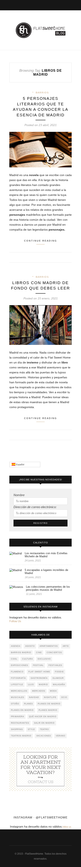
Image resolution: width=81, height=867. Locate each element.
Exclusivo (44, 659)
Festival (38, 665)
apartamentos (49, 646)
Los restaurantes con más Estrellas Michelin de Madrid (46, 555)
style (31, 729)
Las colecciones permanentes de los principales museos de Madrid (48, 588)
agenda (15, 646)
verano (60, 736)
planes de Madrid (49, 704)
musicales (17, 697)
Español (19, 464)
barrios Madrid (21, 652)
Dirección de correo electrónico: (35, 507)
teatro (44, 729)
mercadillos (19, 691)
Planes (28, 704)
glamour (58, 678)
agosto (30, 646)
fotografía (18, 678)
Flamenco (17, 672)
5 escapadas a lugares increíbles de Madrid (46, 571)
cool (14, 659)
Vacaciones (43, 736)
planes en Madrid (22, 710)
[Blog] (40, 769)
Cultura (27, 659)
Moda (53, 691)
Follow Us (15, 621)
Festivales (55, 665)
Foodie (59, 672)
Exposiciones (19, 665)
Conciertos (54, 652)
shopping (17, 729)
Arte (66, 646)
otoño (15, 704)
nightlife (50, 697)
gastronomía (39, 678)
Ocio (64, 697)
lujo (31, 685)
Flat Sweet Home (39, 672)
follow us (67, 826)
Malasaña (59, 685)
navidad (34, 697)
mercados (38, 691)
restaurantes (20, 723)
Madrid (43, 685)
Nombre (19, 495)
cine (39, 652)
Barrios (42, 92)
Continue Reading (40, 240)
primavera (17, 717)
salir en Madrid (44, 723)
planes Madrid (48, 710)
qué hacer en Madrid (42, 717)
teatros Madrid (21, 736)
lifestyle (17, 685)
